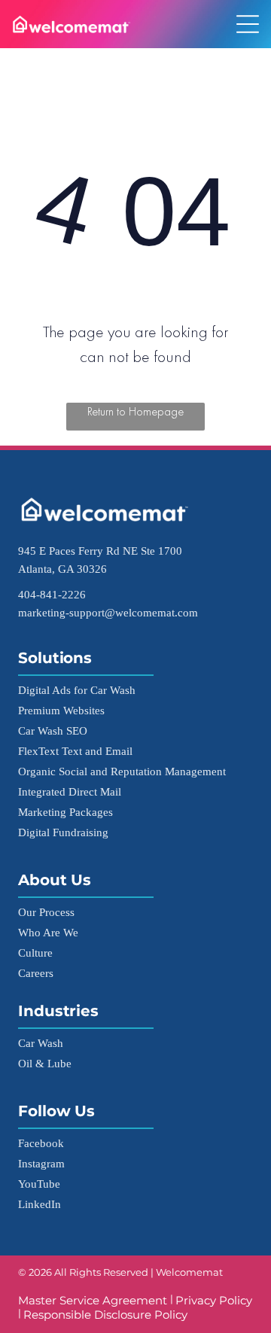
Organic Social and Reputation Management (122, 771)
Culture (35, 952)
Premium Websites (61, 710)
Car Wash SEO (52, 730)
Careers (35, 972)
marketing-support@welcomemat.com (108, 612)
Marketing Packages (65, 811)
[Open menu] (247, 24)
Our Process (46, 911)
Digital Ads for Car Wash (77, 689)
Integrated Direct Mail (69, 791)
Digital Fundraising (63, 832)
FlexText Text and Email (75, 750)
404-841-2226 (52, 594)
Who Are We (48, 932)
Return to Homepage (135, 411)
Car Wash (40, 1042)
